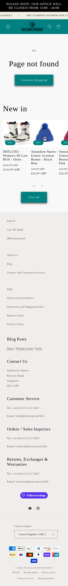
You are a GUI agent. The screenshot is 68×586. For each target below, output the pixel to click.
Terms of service (25, 578)
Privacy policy (49, 572)
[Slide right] (42, 186)
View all (34, 197)
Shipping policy (46, 578)
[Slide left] (26, 186)
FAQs (10, 289)
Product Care (24, 348)
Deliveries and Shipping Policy (25, 306)
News (10, 348)
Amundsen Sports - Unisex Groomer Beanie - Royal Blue (44, 157)
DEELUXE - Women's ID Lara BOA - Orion (15, 155)
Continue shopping (34, 80)
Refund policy (31, 572)
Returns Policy (15, 315)
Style (39, 348)
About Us (12, 255)
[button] (8, 26)
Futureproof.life (32, 568)
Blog (9, 263)
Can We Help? (15, 229)
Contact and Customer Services (26, 272)
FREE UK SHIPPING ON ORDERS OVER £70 (46, 15)
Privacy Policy (15, 324)
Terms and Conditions (20, 298)
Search (11, 220)
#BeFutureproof (16, 238)
